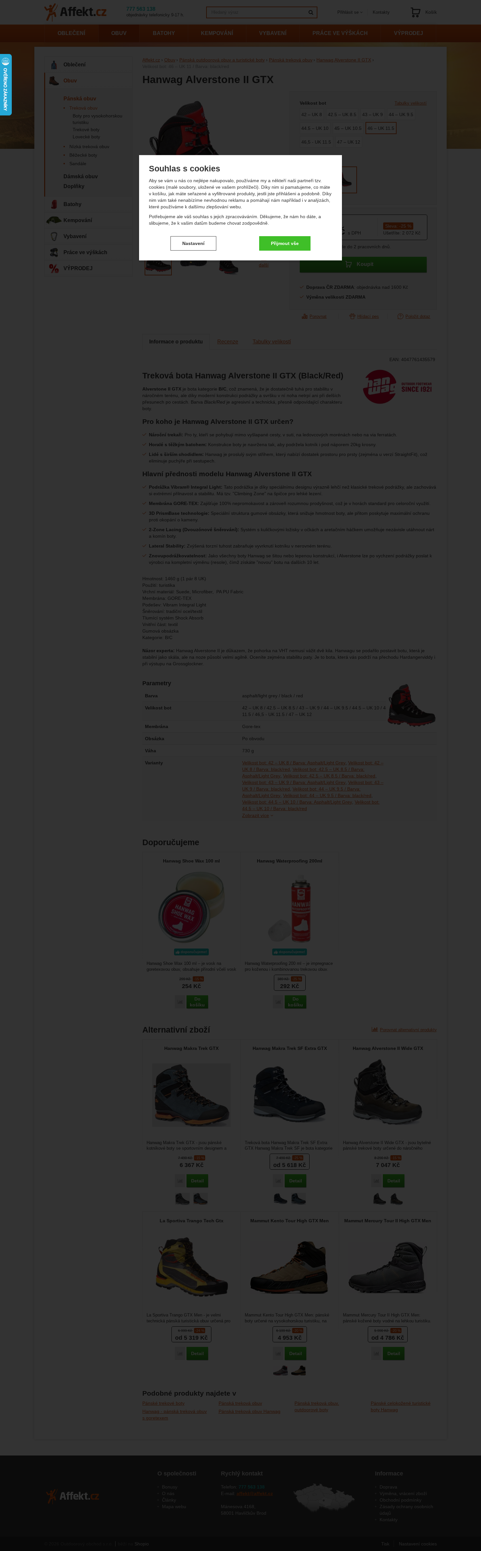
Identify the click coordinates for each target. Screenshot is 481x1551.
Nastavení (193, 243)
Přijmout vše (285, 243)
